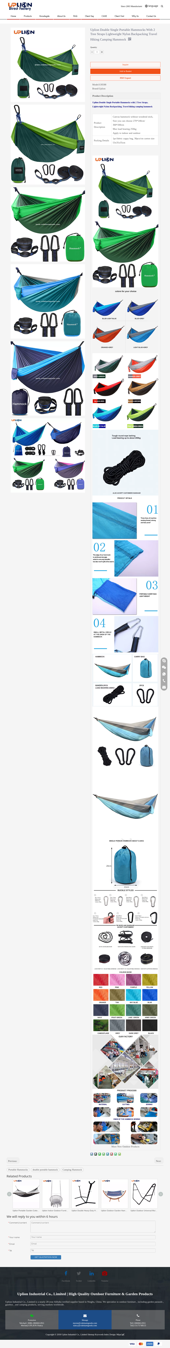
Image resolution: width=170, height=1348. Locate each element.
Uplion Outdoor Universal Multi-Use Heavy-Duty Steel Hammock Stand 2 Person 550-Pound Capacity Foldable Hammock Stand (144, 1211)
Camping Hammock (72, 1169)
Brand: (95, 88)
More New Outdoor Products (125, 1146)
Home (13, 16)
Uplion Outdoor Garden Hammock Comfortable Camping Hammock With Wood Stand (114, 1211)
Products (28, 16)
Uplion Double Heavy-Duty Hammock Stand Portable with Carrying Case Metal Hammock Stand (85, 1211)
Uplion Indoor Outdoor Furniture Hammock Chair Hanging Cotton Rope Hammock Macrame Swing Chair (55, 1211)
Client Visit (119, 16)
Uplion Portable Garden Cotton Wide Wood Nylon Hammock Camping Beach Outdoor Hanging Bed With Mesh (26, 1211)
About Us (61, 16)
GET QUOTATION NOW (46, 1257)
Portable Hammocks (18, 1169)
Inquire (125, 64)
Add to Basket (125, 71)
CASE (104, 16)
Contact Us (151, 16)
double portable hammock (45, 1169)
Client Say (89, 16)
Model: (95, 84)
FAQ (75, 16)
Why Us (135, 16)
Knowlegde (44, 16)
